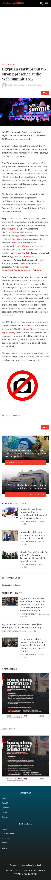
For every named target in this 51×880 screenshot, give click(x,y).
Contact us (6, 817)
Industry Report (8, 833)
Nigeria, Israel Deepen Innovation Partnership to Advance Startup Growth (33, 534)
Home (4, 798)
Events (4, 848)
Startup (11, 64)
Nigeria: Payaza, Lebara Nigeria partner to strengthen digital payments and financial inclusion (34, 513)
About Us (5, 803)
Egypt (4, 64)
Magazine (6, 838)
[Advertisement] (25, 33)
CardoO (26, 253)
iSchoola (37, 270)
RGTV (4, 843)
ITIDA (7, 201)
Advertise (11, 870)
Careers (5, 812)
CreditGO (12, 270)
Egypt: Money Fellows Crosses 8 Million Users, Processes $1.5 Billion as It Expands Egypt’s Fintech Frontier (32, 645)
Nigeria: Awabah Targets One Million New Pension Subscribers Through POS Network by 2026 (34, 556)
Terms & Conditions (25, 874)
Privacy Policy (37, 870)
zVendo (25, 246)
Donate (23, 870)
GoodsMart (22, 239)
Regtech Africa (17, 85)
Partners (5, 807)
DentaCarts (27, 249)
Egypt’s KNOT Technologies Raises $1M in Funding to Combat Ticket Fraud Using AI (22, 626)
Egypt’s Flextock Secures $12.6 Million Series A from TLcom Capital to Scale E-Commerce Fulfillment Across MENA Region (33, 604)
